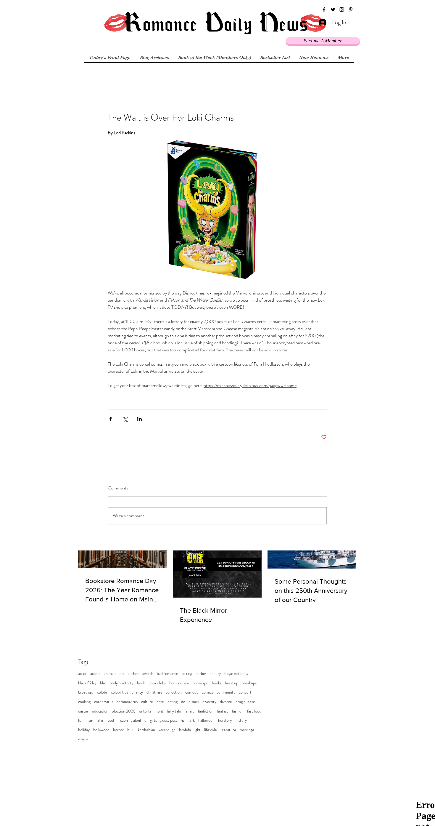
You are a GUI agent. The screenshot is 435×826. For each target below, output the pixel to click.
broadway (86, 692)
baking (187, 673)
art (122, 673)
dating (172, 702)
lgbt (197, 730)
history (241, 720)
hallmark (188, 720)
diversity (209, 702)
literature (228, 730)
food (110, 720)
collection (174, 692)
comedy (191, 692)
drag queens (245, 702)
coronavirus (103, 702)
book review (179, 683)
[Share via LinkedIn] (139, 419)
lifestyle (210, 730)
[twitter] (333, 9)
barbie (201, 673)
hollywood (101, 730)
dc (183, 702)
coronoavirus (127, 702)
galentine (138, 720)
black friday (87, 683)
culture (147, 702)
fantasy (222, 711)
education (100, 711)
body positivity (121, 683)
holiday (84, 730)
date (160, 702)
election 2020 (124, 711)
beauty (215, 673)
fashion (238, 711)
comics (207, 692)
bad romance (167, 673)
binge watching (236, 673)
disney (193, 702)
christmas (154, 692)
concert (245, 692)
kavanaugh (167, 730)
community (226, 692)
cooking (84, 702)
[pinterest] (351, 9)
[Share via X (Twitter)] (125, 419)
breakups (249, 683)
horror (118, 730)
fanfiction (205, 711)
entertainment (151, 711)
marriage (247, 730)
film (100, 720)
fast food (254, 711)
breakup (231, 683)
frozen (122, 720)
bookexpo (200, 683)
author (133, 673)
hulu (130, 730)
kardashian (146, 730)
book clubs (157, 683)
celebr (102, 692)
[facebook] (324, 9)
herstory (225, 720)
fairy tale (174, 711)
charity (137, 692)
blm (103, 683)
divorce (226, 702)
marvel (83, 739)
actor (82, 673)
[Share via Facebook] (110, 419)
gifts (153, 720)
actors (95, 673)
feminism (85, 720)
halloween (206, 720)
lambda (185, 730)
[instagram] (342, 9)
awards (147, 673)
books (216, 683)
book (141, 683)
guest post (168, 720)
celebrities (119, 692)
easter (83, 711)
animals (110, 673)
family (189, 711)
